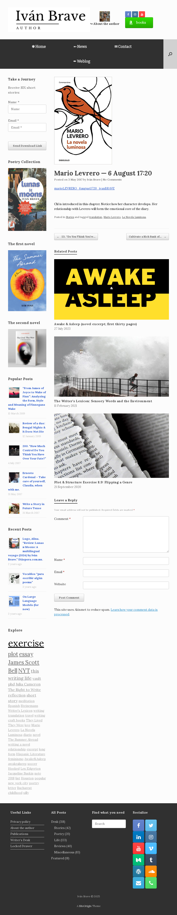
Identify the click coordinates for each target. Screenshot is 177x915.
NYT (24, 670)
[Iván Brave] (49, 19)
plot (13, 654)
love (27, 725)
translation (95, 217)
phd (11, 684)
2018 (11, 778)
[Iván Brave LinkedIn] (138, 837)
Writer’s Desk (20, 840)
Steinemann (29, 706)
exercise (26, 643)
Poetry (59, 834)
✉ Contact (123, 46)
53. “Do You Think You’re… (76, 236)
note (37, 773)
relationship (17, 749)
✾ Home (39, 46)
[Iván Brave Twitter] (151, 825)
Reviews (60, 846)
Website (60, 584)
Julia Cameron (28, 684)
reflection (17, 695)
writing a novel (19, 744)
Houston (27, 778)
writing (38, 711)
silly (26, 793)
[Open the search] (170, 54)
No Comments (112, 179)
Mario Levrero (112, 217)
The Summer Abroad (23, 740)
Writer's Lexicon (20, 711)
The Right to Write (24, 689)
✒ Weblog (81, 61)
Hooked (14, 769)
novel (36, 735)
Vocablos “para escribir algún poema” (33, 578)
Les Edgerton (31, 769)
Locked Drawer (21, 846)
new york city (18, 783)
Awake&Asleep (35, 759)
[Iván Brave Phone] (151, 883)
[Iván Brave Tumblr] (151, 860)
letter (12, 788)
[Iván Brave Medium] (138, 860)
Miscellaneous (64, 852)
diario (27, 735)
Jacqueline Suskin (20, 773)
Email (59, 572)
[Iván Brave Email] (138, 883)
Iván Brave (94, 179)
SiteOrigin (85, 906)
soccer (32, 764)
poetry (34, 783)
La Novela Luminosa (134, 217)
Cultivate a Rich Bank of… (147, 236)
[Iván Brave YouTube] (142, 14)
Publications (19, 834)
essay (26, 654)
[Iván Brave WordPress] (138, 871)
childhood (15, 793)
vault (36, 678)
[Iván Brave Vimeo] (151, 848)
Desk (54, 822)
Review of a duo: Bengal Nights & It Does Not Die (34, 427)
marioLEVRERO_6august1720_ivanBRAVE (84, 188)
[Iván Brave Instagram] (135, 14)
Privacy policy (20, 822)
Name (59, 560)
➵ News (80, 46)
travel (29, 715)
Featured (57, 858)
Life (57, 840)
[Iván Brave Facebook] (128, 14)
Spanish (14, 706)
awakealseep (17, 764)
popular (40, 778)
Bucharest (24, 788)
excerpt (32, 749)
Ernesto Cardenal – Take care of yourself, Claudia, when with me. (27, 481)
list (17, 778)
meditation (26, 701)
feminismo (16, 759)
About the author (22, 828)
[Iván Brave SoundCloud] (151, 871)
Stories (70, 217)
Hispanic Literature (30, 754)
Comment (62, 519)
